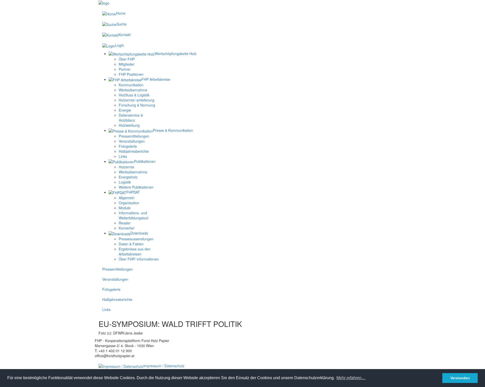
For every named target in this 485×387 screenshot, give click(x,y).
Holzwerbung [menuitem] (129, 125)
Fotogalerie (111, 289)
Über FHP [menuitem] (127, 59)
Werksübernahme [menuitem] (133, 89)
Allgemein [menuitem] (126, 197)
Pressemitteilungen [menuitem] (134, 136)
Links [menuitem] (123, 156)
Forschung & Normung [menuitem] (137, 105)
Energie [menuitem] (125, 110)
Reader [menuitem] (125, 222)
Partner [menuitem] (125, 69)
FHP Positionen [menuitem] (131, 74)
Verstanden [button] (460, 378)
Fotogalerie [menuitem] (128, 146)
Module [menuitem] (125, 207)
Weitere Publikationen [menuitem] (136, 187)
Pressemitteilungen (117, 269)
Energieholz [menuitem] (128, 176)
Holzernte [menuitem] (126, 166)
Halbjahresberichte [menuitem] (134, 151)
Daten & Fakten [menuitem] (131, 243)
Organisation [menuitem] (129, 202)
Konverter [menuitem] (126, 227)
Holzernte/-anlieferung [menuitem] (136, 99)
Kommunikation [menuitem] (131, 84)
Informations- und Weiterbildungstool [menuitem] (133, 215)
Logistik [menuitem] (125, 182)
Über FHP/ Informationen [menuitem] (139, 259)
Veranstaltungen (115, 279)
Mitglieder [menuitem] (126, 64)
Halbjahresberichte (117, 299)
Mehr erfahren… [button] (351, 378)
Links (106, 309)
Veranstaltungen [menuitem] (132, 141)
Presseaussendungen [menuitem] (136, 238)
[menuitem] (153, 53)
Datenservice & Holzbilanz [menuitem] (131, 118)
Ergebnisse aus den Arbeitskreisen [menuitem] (135, 251)
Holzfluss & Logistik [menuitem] (134, 94)
